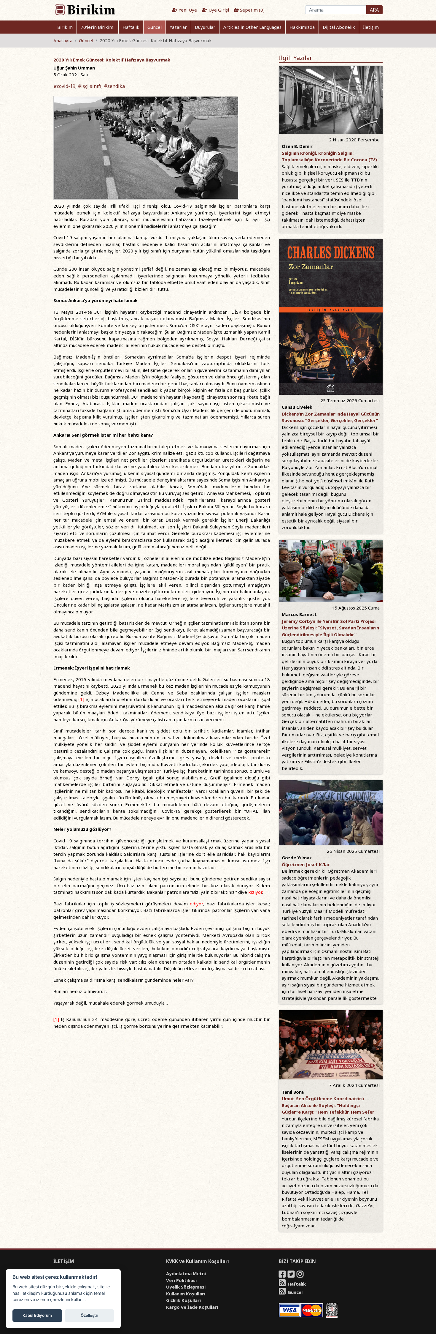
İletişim (371, 27)
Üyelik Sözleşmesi (186, 1287)
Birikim (65, 27)
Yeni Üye (187, 10)
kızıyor (255, 892)
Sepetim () (252, 10)
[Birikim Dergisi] (85, 9)
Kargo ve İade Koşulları (192, 1307)
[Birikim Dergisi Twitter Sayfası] (291, 1275)
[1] (81, 699)
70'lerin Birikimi (97, 27)
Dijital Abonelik (339, 27)
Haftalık (130, 27)
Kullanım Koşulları (185, 1294)
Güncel (154, 27)
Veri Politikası (181, 1280)
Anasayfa (62, 40)
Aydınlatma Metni (186, 1273)
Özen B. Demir (297, 146)
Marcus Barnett (299, 614)
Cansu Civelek (297, 407)
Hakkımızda (302, 27)
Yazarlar (178, 27)
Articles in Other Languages (252, 27)
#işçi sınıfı (89, 86)
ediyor (196, 904)
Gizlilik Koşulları (183, 1300)
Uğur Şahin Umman (74, 68)
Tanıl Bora (293, 1092)
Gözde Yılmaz (297, 858)
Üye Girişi (218, 10)
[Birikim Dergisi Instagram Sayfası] (300, 1275)
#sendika (114, 86)
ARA (374, 10)
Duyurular (205, 27)
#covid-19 (64, 86)
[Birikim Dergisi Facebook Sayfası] (283, 1275)
